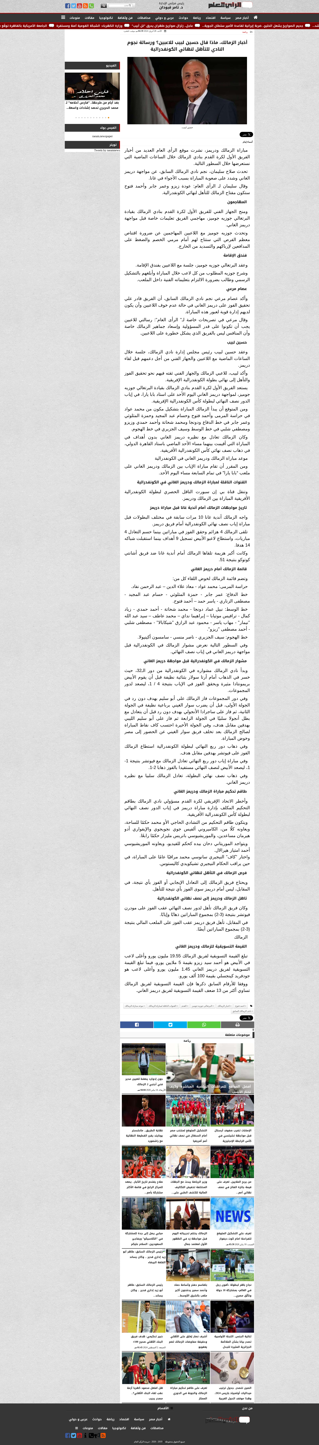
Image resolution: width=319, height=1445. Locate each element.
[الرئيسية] (256, 17)
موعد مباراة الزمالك (134, 1006)
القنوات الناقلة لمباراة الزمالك (162, 1006)
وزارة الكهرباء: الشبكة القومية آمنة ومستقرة (188, 26)
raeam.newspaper (102, 136)
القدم (184, 1006)
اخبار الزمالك (224, 1006)
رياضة (245, 32)
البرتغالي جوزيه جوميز (202, 1006)
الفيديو (111, 65)
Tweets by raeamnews (107, 150)
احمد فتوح (239, 1006)
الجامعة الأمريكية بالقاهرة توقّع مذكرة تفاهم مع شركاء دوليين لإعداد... (95, 26)
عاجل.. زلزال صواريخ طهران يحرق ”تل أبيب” (261, 26)
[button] (108, 117)
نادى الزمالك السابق (242, 1011)
